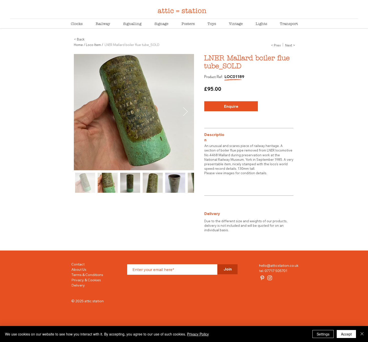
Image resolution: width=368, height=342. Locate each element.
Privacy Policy (198, 334)
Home (78, 45)
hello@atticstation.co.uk (278, 265)
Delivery (78, 285)
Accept (346, 334)
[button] (276, 45)
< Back (79, 39)
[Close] (362, 334)
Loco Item (93, 45)
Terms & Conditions (87, 274)
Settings (323, 334)
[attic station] (262, 278)
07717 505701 (276, 270)
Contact (78, 264)
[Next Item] (185, 112)
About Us (78, 269)
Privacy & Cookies (86, 280)
